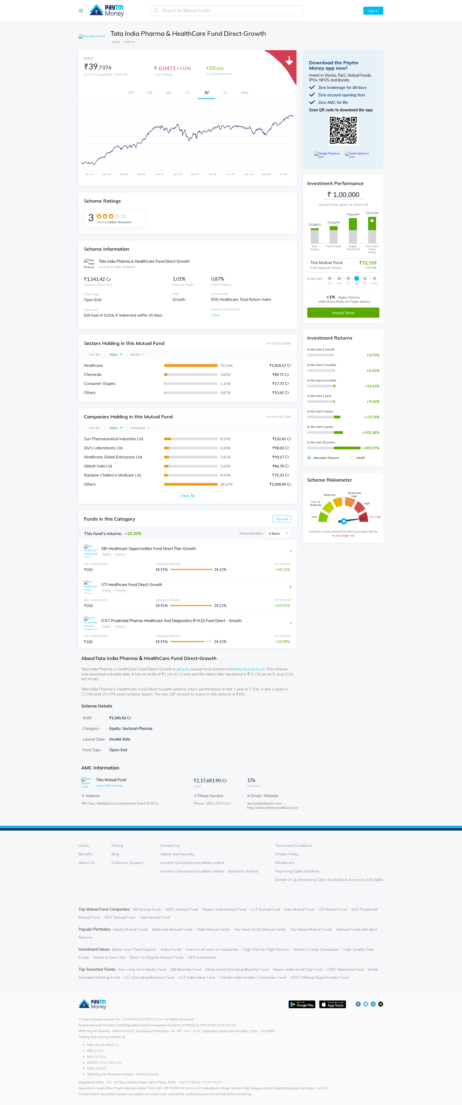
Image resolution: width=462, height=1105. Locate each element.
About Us (87, 862)
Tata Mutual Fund (249, 669)
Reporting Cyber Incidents (297, 871)
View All (282, 519)
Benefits (86, 854)
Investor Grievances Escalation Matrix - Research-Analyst (209, 871)
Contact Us (170, 845)
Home (84, 845)
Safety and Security (177, 854)
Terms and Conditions (293, 845)
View (215, 315)
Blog (115, 854)
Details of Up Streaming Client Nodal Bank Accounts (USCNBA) (329, 879)
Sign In (373, 11)
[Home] (104, 10)
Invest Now (343, 312)
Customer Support (127, 862)
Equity (184, 669)
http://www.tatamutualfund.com (268, 807)
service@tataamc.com (264, 803)
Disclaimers (285, 862)
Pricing (117, 845)
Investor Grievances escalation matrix (192, 862)
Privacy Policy (286, 854)
